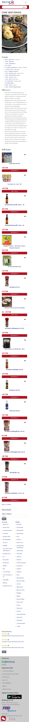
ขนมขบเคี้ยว (6, 580)
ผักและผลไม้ (6, 559)
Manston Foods (20, 590)
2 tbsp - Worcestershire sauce (12, 75)
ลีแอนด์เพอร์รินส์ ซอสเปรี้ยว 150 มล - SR (14, 225)
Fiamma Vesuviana (21, 562)
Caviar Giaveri (20, 550)
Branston (19, 539)
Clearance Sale (6, 536)
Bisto (18, 536)
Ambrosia (19, 524)
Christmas (5, 533)
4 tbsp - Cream (8, 85)
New (4, 568)
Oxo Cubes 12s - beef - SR (14, 184)
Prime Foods (20, 602)
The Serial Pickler (21, 623)
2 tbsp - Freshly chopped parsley (13, 87)
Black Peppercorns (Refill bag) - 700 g (14, 349)
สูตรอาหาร (5, 680)
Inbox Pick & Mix (21, 581)
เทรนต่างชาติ (6, 527)
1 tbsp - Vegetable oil (10, 63)
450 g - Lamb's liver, (10, 59)
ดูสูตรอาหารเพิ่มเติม (6, 504)
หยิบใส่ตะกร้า (15, 170)
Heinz (18, 575)
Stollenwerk (19, 620)
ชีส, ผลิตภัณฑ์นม (7, 539)
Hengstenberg (20, 578)
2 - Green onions (9, 69)
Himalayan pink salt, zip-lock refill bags (14, 307)
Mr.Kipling (19, 593)
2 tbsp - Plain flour (9, 61)
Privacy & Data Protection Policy (10, 674)
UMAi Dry (5, 583)
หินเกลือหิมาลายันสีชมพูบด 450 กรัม (14, 369)
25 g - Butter (8, 65)
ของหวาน (5, 542)
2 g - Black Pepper (9, 83)
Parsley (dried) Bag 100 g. (14, 266)
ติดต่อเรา (5, 686)
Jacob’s (18, 584)
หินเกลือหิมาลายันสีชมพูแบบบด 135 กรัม (14, 328)
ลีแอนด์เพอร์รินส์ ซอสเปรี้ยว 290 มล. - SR (14, 204)
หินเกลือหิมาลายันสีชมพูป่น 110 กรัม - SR (14, 493)
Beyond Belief (20, 533)
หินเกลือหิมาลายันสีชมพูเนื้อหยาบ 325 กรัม (14, 431)
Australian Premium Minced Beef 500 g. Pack (13, 635)
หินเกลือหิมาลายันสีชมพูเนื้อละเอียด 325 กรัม (14, 452)
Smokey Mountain (21, 614)
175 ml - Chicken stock (10, 73)
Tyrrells (18, 626)
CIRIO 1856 (19, 553)
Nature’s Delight (20, 599)
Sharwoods (19, 608)
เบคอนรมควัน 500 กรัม (14, 163)
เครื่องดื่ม (5, 545)
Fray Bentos (20, 565)
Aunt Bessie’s (20, 527)
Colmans (19, 556)
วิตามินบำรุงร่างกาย (7, 586)
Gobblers (19, 568)
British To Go (20, 542)
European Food (6, 553)
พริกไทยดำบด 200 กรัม (14, 390)
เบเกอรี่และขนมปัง (7, 530)
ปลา (4, 556)
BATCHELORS (20, 530)
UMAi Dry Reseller (7, 689)
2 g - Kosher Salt (9, 81)
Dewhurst (19, 559)
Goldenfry (19, 572)
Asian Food (5, 524)
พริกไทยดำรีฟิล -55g (14, 472)
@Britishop (9, 662)
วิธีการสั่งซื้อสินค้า (7, 683)
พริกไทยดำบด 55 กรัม (15, 287)
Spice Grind (19, 617)
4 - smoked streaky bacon (11, 67)
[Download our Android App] (14, 696)
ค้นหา (24, 7)
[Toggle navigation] (26, 2)
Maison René (20, 587)
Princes (18, 605)
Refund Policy (6, 677)
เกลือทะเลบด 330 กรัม (14, 410)
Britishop (4, 664)
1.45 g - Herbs (8, 79)
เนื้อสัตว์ (5, 565)
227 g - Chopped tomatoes (11, 71)
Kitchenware (6, 562)
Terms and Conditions (8, 671)
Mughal (18, 596)
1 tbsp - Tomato (9, 77)
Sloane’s (19, 611)
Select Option (14, 191)
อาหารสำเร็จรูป (6, 572)
